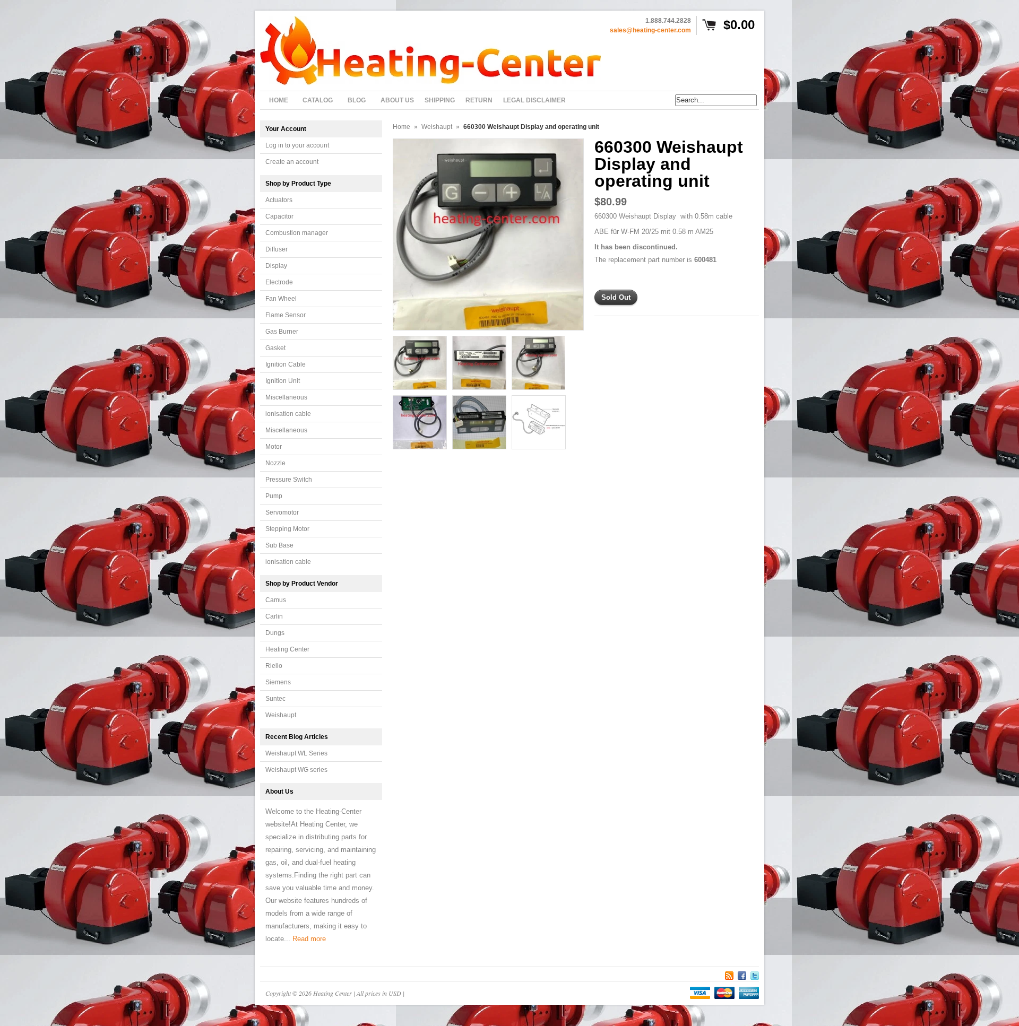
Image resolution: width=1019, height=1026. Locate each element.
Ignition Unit (282, 381)
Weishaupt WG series (296, 769)
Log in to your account (297, 145)
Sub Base (279, 545)
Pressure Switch (288, 479)
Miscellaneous (286, 397)
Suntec (275, 698)
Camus (275, 600)
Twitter (754, 974)
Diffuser (276, 249)
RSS (729, 974)
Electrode (279, 282)
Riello (273, 665)
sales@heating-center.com (650, 30)
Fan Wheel (281, 298)
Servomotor (282, 512)
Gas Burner (281, 331)
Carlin (274, 616)
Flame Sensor (285, 315)
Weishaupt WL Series (296, 753)
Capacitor (279, 216)
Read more (309, 939)
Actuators (278, 200)
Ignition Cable (285, 364)
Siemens (278, 682)
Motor (273, 446)
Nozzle (275, 463)
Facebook (742, 974)
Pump (273, 496)
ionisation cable (288, 414)
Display (276, 265)
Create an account (291, 162)
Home (401, 127)
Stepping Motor (287, 529)
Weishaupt (280, 715)
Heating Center (287, 649)
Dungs (274, 633)
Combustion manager (296, 233)
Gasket (275, 348)
